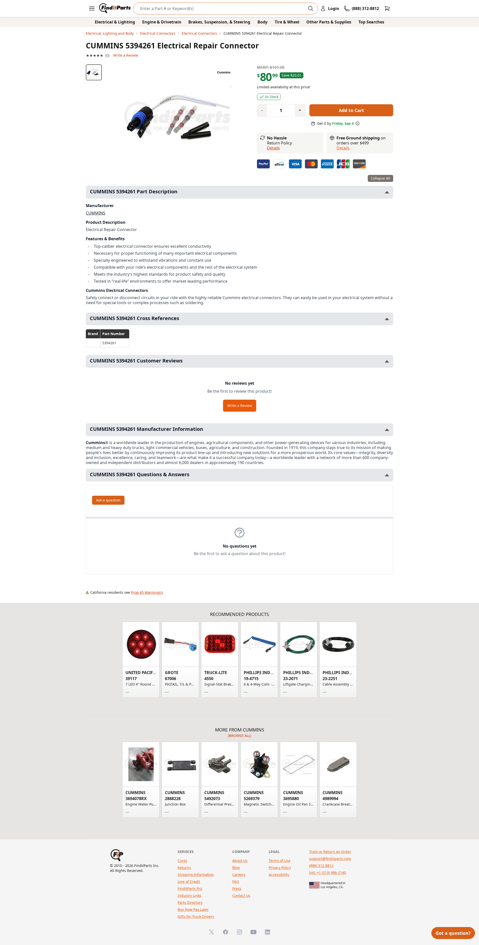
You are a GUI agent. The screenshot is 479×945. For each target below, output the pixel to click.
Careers (238, 874)
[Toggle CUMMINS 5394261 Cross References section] (387, 319)
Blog (236, 867)
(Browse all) (239, 735)
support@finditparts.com (330, 858)
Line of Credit (189, 881)
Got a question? (453, 933)
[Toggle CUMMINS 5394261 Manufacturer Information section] (387, 429)
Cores (182, 860)
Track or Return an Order (330, 851)
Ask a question (108, 500)
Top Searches (371, 22)
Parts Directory (190, 902)
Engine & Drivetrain (161, 22)
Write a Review (125, 55)
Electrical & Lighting (115, 22)
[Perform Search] (311, 8)
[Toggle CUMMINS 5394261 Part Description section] (387, 192)
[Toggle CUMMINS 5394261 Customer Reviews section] (387, 361)
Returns (184, 867)
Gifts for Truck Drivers (196, 916)
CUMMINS (95, 213)
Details (273, 147)
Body (262, 22)
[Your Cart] (387, 8)
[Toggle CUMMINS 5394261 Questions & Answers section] (387, 475)
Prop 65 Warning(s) (147, 592)
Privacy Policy (280, 867)
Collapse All (380, 178)
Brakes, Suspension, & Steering (219, 22)
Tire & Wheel (287, 22)
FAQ (235, 881)
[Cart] (387, 8)
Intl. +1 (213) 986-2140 (327, 872)
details (343, 147)
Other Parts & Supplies (328, 22)
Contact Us (241, 895)
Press (236, 888)
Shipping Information (196, 874)
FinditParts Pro (190, 888)
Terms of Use (279, 860)
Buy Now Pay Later (193, 909)
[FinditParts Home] (115, 8)
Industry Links (189, 895)
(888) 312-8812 (321, 865)
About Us (239, 860)
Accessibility (279, 874)
